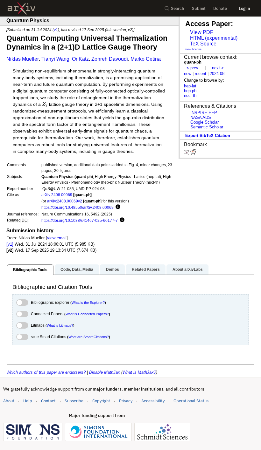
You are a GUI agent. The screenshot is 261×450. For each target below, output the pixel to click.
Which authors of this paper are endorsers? (46, 372)
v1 (56, 30)
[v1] (9, 244)
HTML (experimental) (213, 38)
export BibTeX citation (207, 135)
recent (200, 73)
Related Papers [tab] (146, 269)
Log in (244, 8)
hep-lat (190, 86)
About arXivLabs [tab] (188, 269)
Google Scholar (204, 122)
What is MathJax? (139, 372)
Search (177, 8)
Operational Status (190, 401)
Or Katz (80, 59)
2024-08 (217, 73)
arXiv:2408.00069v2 (64, 201)
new (187, 73)
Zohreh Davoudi (109, 59)
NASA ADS (200, 117)
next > (218, 67)
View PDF (201, 32)
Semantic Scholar (206, 127)
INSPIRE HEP (203, 112)
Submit (199, 8)
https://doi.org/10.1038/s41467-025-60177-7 (79, 220)
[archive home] (21, 8)
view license (193, 49)
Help (27, 401)
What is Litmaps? (60, 325)
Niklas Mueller (22, 59)
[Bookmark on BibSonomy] (187, 153)
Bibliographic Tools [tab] (30, 270)
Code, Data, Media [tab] (76, 269)
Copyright (101, 401)
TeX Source (203, 43)
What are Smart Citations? (88, 337)
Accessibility (153, 401)
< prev (192, 67)
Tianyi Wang (55, 59)
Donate (220, 8)
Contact (48, 401)
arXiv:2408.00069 (56, 195)
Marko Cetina (145, 59)
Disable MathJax (104, 372)
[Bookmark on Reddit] (193, 153)
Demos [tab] (112, 269)
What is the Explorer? (88, 302)
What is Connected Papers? (87, 314)
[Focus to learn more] (117, 207)
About (8, 401)
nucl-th (190, 95)
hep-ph (190, 90)
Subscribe (74, 401)
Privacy (125, 401)
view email (57, 237)
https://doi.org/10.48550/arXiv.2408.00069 (77, 207)
